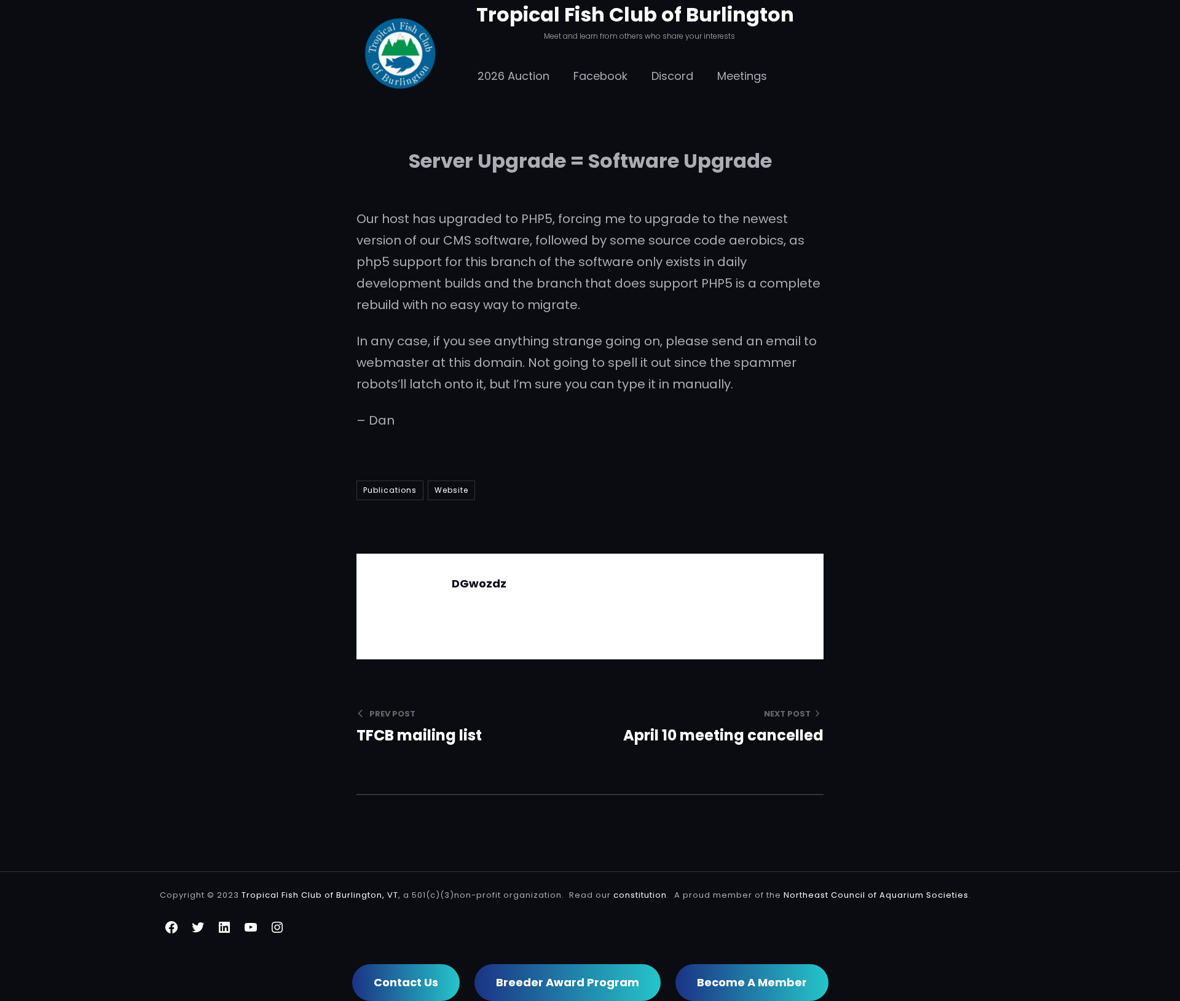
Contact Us (406, 982)
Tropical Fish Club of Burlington (635, 14)
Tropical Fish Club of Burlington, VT (320, 895)
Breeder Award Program (567, 982)
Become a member (752, 982)
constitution (640, 895)
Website (451, 490)
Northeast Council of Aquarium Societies (876, 895)
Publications (390, 490)
